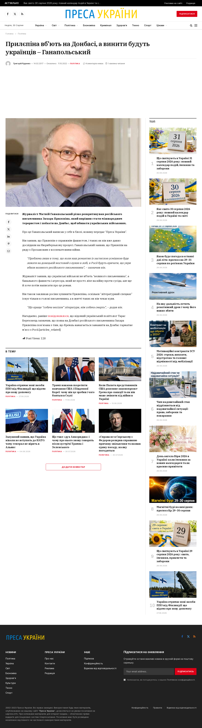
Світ (54, 25)
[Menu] (195, 25)
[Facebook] (9, 222)
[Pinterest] (9, 244)
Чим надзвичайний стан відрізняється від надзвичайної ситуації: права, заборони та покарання (173, 408)
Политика (11, 451)
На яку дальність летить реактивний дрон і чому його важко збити (176, 307)
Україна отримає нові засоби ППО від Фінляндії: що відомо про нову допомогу (26, 389)
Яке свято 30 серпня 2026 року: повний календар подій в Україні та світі (63, 3)
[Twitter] (9, 229)
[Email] (9, 251)
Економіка (89, 25)
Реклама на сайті (173, 3)
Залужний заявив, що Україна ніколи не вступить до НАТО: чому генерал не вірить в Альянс (26, 442)
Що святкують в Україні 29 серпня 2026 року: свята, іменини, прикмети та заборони (174, 556)
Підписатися (187, 14)
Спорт (148, 25)
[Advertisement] (101, 90)
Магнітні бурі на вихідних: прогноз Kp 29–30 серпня (175, 508)
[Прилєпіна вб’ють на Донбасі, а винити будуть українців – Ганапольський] (73, 162)
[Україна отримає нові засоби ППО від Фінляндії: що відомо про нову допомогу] (27, 369)
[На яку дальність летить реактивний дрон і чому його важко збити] (172, 286)
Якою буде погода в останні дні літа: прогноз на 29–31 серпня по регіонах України (176, 260)
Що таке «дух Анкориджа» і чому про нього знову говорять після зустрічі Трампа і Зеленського (73, 442)
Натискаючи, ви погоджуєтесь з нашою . (160, 680)
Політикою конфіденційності (181, 680)
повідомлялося (58, 316)
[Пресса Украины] (101, 13)
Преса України (46, 711)
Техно (135, 25)
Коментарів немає (94, 63)
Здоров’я (121, 25)
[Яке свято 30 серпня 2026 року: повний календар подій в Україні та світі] (172, 191)
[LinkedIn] (9, 236)
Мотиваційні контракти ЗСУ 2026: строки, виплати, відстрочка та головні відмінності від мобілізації (176, 356)
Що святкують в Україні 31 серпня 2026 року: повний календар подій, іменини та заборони (175, 163)
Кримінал (105, 25)
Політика (70, 25)
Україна (39, 25)
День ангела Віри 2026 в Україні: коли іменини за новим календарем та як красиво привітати (173, 461)
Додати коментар (73, 467)
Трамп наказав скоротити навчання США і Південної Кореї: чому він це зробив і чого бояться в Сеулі (73, 390)
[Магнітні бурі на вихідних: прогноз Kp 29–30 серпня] (172, 489)
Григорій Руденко (21, 63)
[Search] (191, 25)
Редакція (190, 3)
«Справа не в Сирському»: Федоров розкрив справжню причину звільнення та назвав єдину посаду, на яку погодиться (120, 443)
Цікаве (160, 25)
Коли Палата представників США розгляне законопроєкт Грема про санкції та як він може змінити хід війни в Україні (118, 392)
